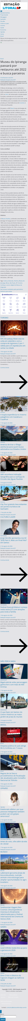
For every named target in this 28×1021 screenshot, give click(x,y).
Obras (7, 283)
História (16, 281)
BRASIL (3, 725)
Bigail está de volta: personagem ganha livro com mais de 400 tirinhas (13, 684)
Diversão (10, 281)
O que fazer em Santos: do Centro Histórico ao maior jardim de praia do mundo (11, 714)
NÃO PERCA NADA (8, 661)
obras (7, 94)
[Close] (1, 1011)
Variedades (3, 535)
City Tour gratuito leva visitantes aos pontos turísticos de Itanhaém (13, 506)
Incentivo (22, 103)
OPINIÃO (4, 788)
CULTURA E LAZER (7, 517)
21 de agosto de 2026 (6, 546)
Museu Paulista (6, 218)
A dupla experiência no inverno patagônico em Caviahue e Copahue (13, 416)
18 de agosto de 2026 (6, 351)
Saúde (2, 28)
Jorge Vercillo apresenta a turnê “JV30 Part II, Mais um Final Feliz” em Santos (13, 540)
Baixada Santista (5, 13)
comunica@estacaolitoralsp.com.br (17, 1007)
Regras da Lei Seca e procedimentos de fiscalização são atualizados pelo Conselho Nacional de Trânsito (13, 777)
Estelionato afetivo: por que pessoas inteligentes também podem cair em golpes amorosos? (12, 812)
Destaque (3, 839)
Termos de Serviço (6, 1003)
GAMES (3, 927)
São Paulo (12, 283)
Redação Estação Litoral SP (8, 80)
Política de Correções (13, 997)
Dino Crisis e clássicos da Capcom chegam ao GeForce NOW (12, 977)
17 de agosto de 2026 (6, 690)
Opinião (2, 32)
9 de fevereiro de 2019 (6, 77)
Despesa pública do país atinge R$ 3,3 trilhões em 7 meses (13, 747)
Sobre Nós (3, 995)
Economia (3, 30)
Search (2, 1014)
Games (2, 945)
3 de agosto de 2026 (6, 482)
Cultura (6, 281)
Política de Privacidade (6, 1001)
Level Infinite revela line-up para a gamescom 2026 (13, 949)
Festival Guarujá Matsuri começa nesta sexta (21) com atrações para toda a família (13, 609)
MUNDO (3, 852)
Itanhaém (3, 19)
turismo (2, 25)
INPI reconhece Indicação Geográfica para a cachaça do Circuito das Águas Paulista (12, 476)
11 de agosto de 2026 (6, 423)
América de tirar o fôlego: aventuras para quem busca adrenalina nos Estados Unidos (13, 446)
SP (16, 283)
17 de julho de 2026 (5, 512)
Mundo (2, 870)
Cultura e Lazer (4, 23)
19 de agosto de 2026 (6, 615)
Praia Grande (4, 15)
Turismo (20, 283)
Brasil (2, 59)
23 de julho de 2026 (5, 984)
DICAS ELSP (3, 680)
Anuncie (3, 997)
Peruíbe (2, 21)
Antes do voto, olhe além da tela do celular (13, 842)
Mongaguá (3, 17)
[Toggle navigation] (1, 11)
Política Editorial (13, 995)
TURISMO (4, 317)
